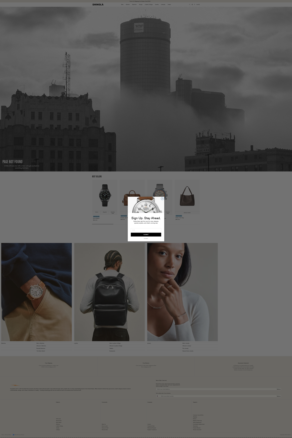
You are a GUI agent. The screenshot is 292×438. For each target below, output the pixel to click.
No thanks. (146, 238)
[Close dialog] (162, 198)
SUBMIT (146, 234)
